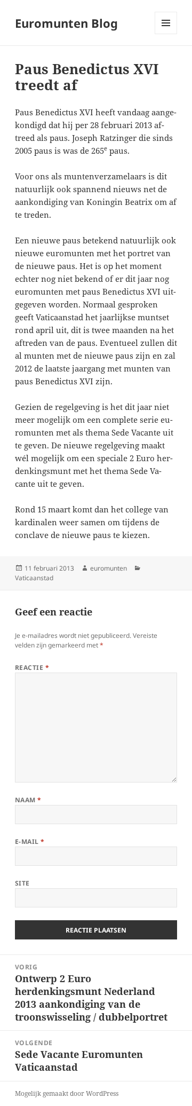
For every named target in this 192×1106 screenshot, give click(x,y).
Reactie (32, 667)
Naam (28, 799)
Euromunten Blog (66, 23)
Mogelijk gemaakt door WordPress (66, 1093)
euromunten (108, 568)
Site (22, 883)
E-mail (30, 841)
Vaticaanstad (34, 577)
